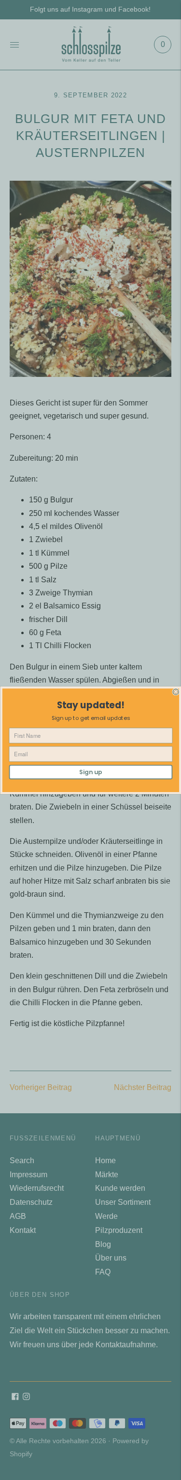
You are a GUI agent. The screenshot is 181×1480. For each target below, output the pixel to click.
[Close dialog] (176, 691)
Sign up (90, 771)
